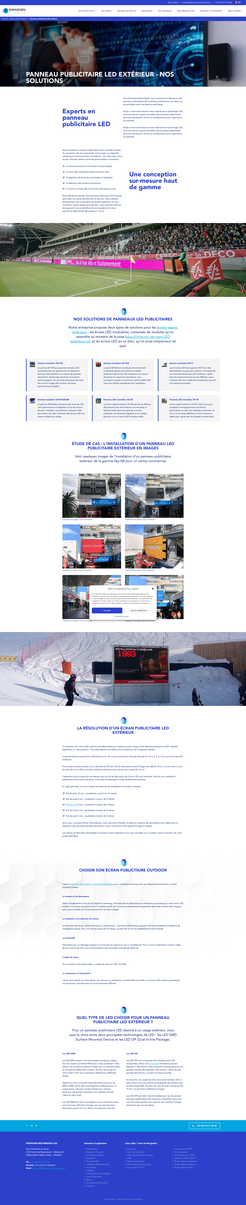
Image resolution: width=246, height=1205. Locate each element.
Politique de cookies (122, 616)
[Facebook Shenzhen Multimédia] (27, 1125)
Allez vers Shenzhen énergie (140, 1155)
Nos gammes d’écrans (126, 11)
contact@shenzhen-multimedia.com (196, 2)
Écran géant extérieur (18, 19)
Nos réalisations (165, 11)
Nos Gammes (181, 1152)
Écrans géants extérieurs (186, 1161)
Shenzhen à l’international (211, 11)
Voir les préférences (139, 610)
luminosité (154, 1063)
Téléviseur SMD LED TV (185, 1158)
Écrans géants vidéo (184, 1167)
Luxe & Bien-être (94, 1177)
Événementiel (92, 1161)
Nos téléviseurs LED (185, 11)
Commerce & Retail (95, 1155)
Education (90, 1158)
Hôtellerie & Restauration (97, 1164)
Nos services (147, 11)
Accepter (107, 610)
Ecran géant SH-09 (183, 1149)
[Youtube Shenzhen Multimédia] (32, 1125)
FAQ (129, 1158)
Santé (88, 1180)
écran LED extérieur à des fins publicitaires (93, 884)
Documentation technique (139, 1164)
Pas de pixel (71, 805)
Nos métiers (106, 11)
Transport (90, 1186)
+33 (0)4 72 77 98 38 (223, 2)
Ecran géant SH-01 (135, 1167)
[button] (153, 588)
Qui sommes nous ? (86, 11)
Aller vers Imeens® (135, 1152)
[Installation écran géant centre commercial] (91, 497)
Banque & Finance (94, 1152)
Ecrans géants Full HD (185, 1155)
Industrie (90, 1170)
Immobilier (91, 1167)
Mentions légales (109, 1199)
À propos (131, 1149)
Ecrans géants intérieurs (185, 1164)
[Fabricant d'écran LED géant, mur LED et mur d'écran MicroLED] (14, 11)
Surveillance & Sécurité (96, 1183)
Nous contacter (234, 11)
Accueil (5, 19)
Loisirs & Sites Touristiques (98, 1173)
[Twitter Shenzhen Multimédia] (36, 1125)
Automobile (91, 1149)
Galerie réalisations (136, 1161)
